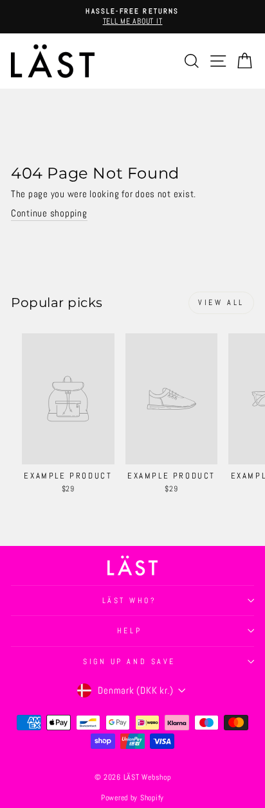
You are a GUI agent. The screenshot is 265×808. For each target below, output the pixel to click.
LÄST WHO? (129, 600)
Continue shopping (49, 213)
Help (129, 630)
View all (221, 302)
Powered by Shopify (132, 798)
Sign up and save (129, 661)
